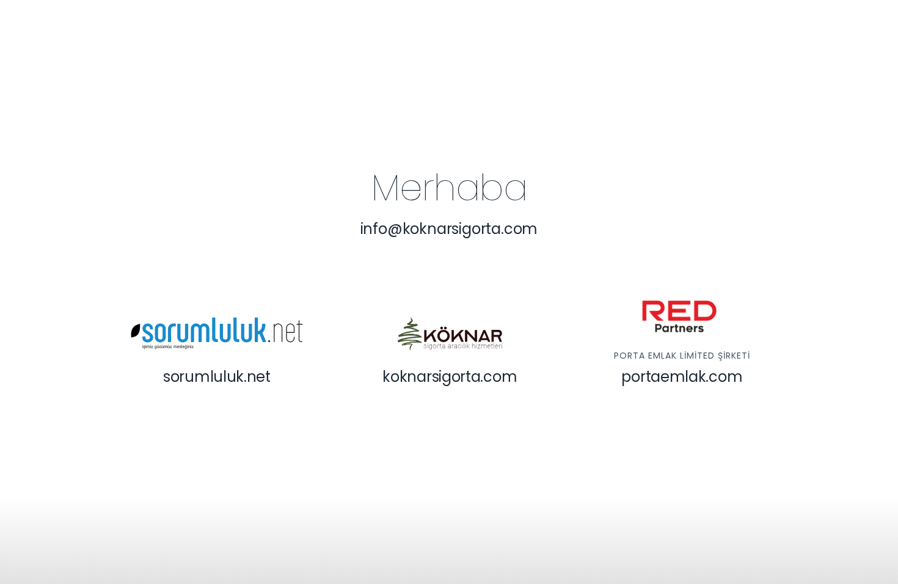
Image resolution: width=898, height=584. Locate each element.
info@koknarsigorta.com (449, 229)
